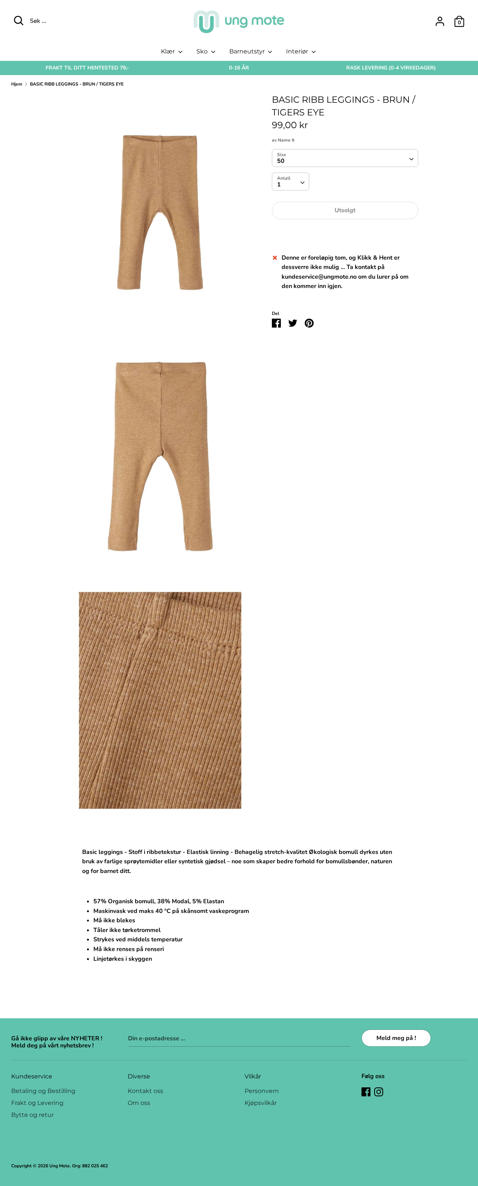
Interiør (298, 51)
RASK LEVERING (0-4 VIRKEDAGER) (391, 67)
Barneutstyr (247, 51)
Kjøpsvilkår (261, 1102)
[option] (87, 68)
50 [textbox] (281, 161)
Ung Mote (59, 1166)
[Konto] (439, 18)
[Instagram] (378, 1091)
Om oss (139, 1102)
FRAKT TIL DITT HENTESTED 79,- (87, 67)
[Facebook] (365, 1091)
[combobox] (345, 158)
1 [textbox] (279, 184)
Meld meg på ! (396, 1038)
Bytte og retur (32, 1114)
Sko (202, 51)
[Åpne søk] (18, 20)
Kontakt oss (145, 1090)
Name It (286, 140)
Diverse (139, 1076)
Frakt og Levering (37, 1102)
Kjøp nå (345, 233)
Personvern (262, 1090)
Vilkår (253, 1076)
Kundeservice (31, 1076)
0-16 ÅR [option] (239, 67)
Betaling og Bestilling (43, 1090)
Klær (168, 51)
